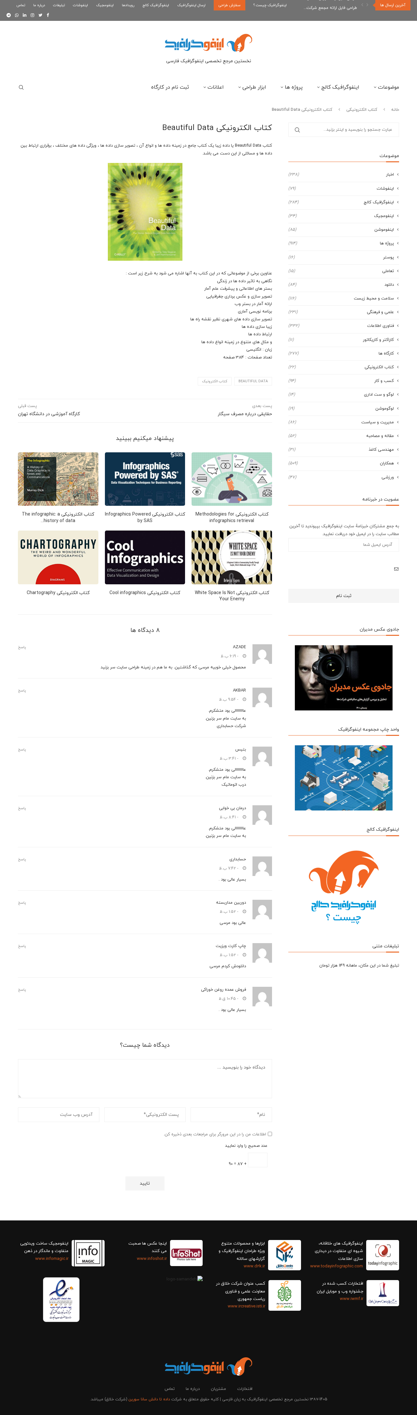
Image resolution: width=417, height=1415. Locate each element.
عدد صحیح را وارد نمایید (246, 1146)
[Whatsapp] (17, 15)
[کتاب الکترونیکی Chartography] (58, 557)
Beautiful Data (253, 381)
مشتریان (218, 1389)
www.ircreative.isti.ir (246, 1306)
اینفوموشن (341, 230)
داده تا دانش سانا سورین (149, 1399)
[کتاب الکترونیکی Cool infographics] (145, 557)
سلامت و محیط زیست (341, 298)
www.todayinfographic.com (336, 1266)
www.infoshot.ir (152, 1259)
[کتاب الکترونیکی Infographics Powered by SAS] (145, 479)
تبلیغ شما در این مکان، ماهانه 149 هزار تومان (359, 966)
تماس (20, 5)
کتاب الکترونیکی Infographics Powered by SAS (145, 517)
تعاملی (341, 271)
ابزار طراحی (254, 87)
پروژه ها (294, 87)
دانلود (341, 285)
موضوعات (388, 87)
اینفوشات (80, 5)
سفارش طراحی (229, 5)
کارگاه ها (341, 354)
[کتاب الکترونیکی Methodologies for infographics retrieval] (232, 479)
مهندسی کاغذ (341, 450)
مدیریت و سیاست (341, 422)
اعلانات (216, 87)
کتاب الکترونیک (214, 381)
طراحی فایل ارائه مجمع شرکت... (330, 5)
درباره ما (39, 5)
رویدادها (128, 5)
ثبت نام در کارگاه (170, 87)
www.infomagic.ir (51, 1259)
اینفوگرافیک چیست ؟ (270, 5)
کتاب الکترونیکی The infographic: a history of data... (58, 517)
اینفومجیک (105, 5)
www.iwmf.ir (351, 1299)
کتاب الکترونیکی (361, 110)
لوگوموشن (341, 409)
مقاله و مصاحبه (341, 436)
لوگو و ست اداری (341, 395)
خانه (395, 110)
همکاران (341, 463)
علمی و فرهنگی (341, 312)
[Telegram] (9, 15)
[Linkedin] (24, 15)
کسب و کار (341, 381)
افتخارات (244, 1389)
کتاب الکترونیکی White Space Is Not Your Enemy (232, 596)
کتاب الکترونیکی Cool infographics (144, 593)
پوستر (341, 257)
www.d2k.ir (254, 1266)
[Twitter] (40, 15)
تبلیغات (59, 5)
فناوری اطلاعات (341, 326)
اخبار (341, 175)
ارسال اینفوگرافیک (191, 5)
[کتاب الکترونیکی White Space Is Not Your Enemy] (232, 557)
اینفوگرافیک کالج (155, 5)
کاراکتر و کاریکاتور (341, 340)
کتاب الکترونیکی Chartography (58, 593)
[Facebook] (48, 15)
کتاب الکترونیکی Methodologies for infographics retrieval (231, 517)
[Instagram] (32, 15)
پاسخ (22, 647)
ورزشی (341, 477)
